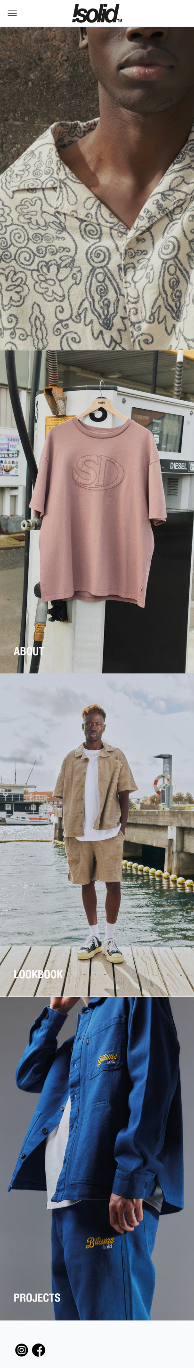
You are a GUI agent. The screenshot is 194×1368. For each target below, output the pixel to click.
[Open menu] (10, 13)
